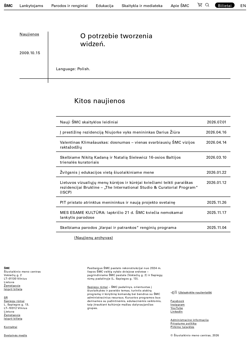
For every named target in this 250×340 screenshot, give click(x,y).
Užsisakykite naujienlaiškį (195, 292)
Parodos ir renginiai (69, 5)
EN (243, 5)
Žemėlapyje (12, 285)
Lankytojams (31, 5)
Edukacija (104, 5)
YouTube (177, 308)
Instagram (178, 304)
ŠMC (8, 5)
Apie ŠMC (180, 5)
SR (6, 297)
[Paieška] (207, 5)
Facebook (177, 301)
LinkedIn (177, 311)
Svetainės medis (15, 335)
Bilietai (225, 5)
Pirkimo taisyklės (182, 327)
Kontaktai (10, 327)
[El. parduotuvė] (199, 5)
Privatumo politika (183, 323)
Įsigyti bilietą (13, 289)
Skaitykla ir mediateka (142, 5)
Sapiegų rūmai (14, 301)
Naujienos (29, 34)
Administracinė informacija (190, 320)
